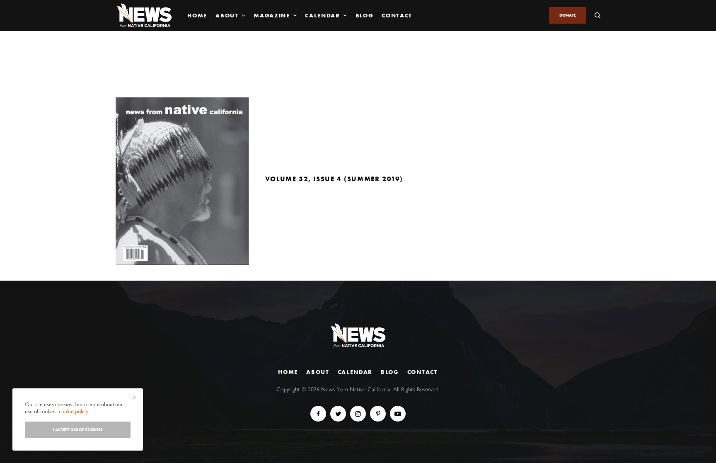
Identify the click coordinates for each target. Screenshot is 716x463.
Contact (422, 372)
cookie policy (73, 411)
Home (288, 372)
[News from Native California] (144, 15)
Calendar (355, 372)
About (317, 372)
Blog (390, 372)
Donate (567, 15)
